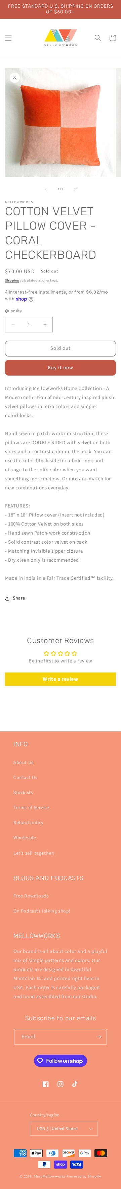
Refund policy (28, 822)
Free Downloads (31, 896)
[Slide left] (45, 189)
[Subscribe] (98, 1037)
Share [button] (19, 598)
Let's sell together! (34, 853)
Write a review (60, 679)
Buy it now (60, 367)
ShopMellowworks (50, 1176)
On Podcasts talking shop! (42, 911)
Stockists (23, 792)
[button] (8, 37)
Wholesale (24, 838)
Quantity (13, 311)
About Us (23, 762)
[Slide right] (75, 189)
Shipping (12, 280)
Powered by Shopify (84, 1176)
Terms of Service (31, 807)
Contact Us (25, 777)
